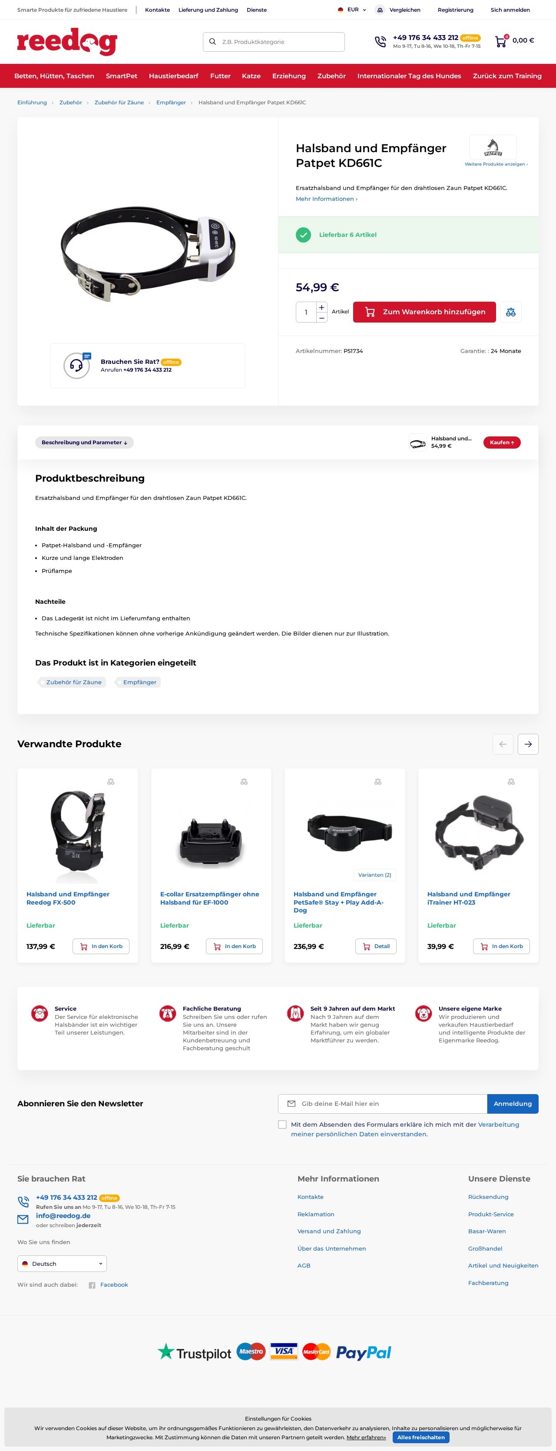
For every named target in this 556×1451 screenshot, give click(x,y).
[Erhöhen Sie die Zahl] (322, 307)
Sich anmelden (510, 10)
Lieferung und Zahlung (208, 10)
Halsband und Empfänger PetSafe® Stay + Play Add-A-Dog (339, 902)
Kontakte (157, 10)
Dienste (257, 10)
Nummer (306, 312)
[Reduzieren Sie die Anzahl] (322, 317)
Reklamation (316, 1214)
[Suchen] (212, 42)
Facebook (114, 1284)
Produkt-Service (491, 1214)
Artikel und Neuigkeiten (503, 1265)
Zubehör (71, 102)
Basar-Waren (487, 1231)
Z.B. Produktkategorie (253, 41)
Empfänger (171, 102)
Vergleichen (405, 10)
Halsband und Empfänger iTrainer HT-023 (468, 898)
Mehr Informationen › (326, 198)
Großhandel (485, 1248)
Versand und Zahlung (329, 1231)
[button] (528, 744)
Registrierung (455, 10)
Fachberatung (488, 1282)
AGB (304, 1265)
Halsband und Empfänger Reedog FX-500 (67, 898)
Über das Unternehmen (332, 1248)
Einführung (32, 102)
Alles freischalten (421, 1437)
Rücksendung (488, 1196)
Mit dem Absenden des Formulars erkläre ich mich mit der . (405, 1129)
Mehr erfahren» (366, 1437)
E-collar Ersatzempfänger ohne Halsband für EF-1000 (209, 898)
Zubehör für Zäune (119, 102)
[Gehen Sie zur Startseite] (67, 42)
